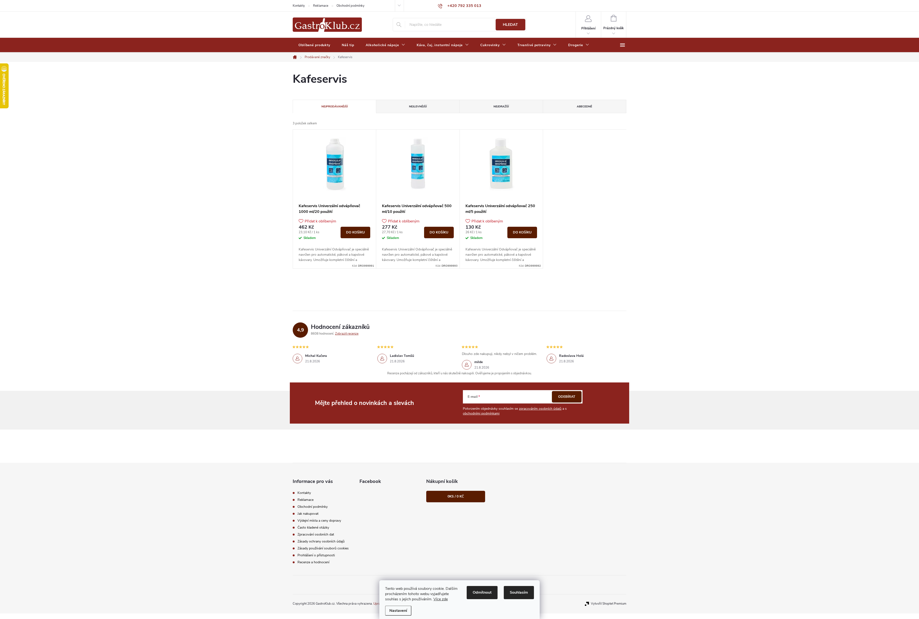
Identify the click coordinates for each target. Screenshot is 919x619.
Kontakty (299, 6)
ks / (456, 496)
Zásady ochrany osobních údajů (321, 541)
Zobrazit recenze (347, 334)
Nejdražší (501, 106)
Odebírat (566, 396)
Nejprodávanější (334, 106)
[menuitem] (314, 45)
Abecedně (584, 106)
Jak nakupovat (308, 513)
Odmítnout (482, 592)
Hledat (510, 24)
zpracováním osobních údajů (540, 408)
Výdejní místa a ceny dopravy (319, 520)
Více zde (440, 599)
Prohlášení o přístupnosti (316, 555)
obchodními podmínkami (481, 413)
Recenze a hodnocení (313, 562)
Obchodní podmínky (350, 6)
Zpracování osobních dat (315, 534)
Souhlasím (519, 592)
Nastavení (398, 610)
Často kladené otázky (313, 527)
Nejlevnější (418, 106)
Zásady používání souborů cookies (323, 548)
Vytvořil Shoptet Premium (608, 604)
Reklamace (320, 6)
